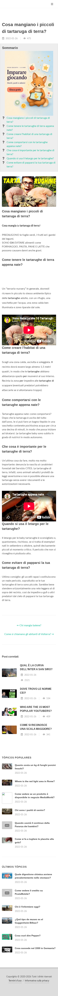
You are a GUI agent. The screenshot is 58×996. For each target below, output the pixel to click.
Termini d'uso (15, 981)
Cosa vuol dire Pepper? (28, 935)
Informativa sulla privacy (37, 981)
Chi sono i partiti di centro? (30, 810)
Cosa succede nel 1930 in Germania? (35, 948)
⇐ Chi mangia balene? (29, 625)
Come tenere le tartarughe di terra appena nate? (30, 128)
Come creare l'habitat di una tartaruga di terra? (29, 136)
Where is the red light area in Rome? (35, 781)
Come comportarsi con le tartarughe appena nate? (27, 144)
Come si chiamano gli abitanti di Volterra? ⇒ (29, 634)
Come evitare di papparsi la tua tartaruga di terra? (31, 164)
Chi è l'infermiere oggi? (27, 906)
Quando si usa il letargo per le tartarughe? (30, 158)
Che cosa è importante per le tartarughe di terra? (30, 152)
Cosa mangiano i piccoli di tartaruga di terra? (28, 120)
